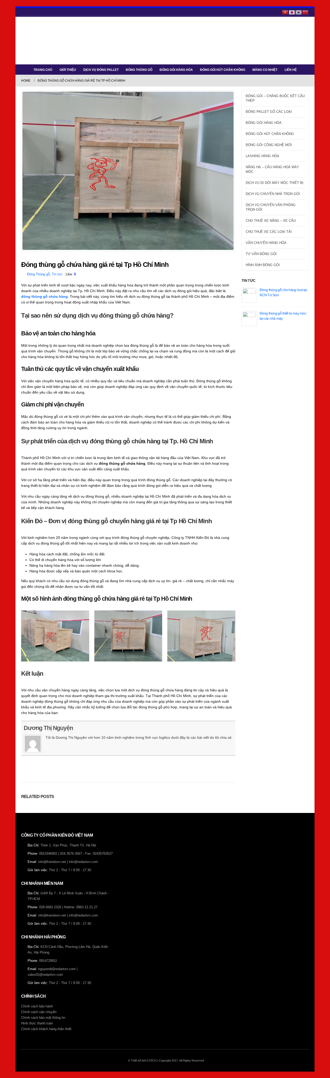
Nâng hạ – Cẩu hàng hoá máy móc (272, 169)
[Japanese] (292, 11)
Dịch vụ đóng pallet (101, 70)
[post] (249, 294)
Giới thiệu (68, 70)
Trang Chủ (43, 70)
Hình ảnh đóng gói (263, 265)
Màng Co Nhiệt (264, 70)
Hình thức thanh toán (37, 1023)
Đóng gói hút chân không (222, 70)
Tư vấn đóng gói (261, 254)
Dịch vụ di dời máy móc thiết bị (274, 183)
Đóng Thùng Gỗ (139, 70)
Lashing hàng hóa (262, 156)
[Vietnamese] (285, 11)
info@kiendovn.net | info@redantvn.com (68, 862)
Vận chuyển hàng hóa (266, 243)
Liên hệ (291, 70)
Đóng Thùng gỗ (38, 274)
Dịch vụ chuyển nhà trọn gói (273, 194)
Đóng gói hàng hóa (176, 70)
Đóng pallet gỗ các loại (269, 112)
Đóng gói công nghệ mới (269, 145)
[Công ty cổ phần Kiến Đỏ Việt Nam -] (36, 40)
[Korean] (298, 11)
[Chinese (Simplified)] (305, 11)
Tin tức (57, 274)
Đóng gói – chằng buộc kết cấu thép (275, 98)
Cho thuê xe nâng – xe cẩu (271, 221)
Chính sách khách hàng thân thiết (46, 1029)
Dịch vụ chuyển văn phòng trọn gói (270, 207)
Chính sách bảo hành (37, 1006)
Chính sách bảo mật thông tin (43, 1018)
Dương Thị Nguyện (48, 728)
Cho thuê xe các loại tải (269, 232)
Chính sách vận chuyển (38, 1012)
